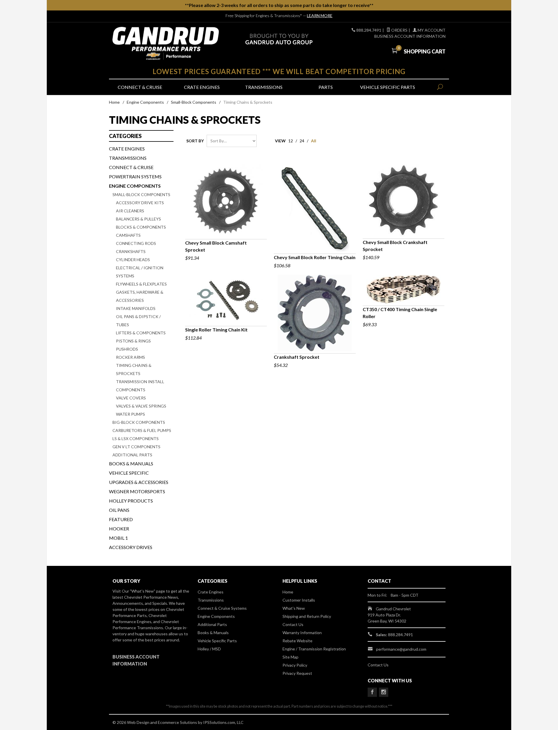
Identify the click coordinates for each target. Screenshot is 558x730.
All (313, 140)
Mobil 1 (118, 538)
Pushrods (127, 349)
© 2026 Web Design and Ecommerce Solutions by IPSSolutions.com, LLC (178, 722)
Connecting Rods (136, 243)
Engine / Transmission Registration (314, 648)
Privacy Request (297, 673)
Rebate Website (297, 640)
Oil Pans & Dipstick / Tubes (138, 320)
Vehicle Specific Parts (387, 87)
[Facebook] (372, 692)
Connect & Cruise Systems (222, 608)
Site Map (290, 656)
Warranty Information (302, 632)
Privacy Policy (294, 665)
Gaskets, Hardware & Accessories (139, 296)
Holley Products (131, 500)
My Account (431, 30)
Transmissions (263, 87)
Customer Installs (298, 600)
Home (114, 102)
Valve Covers (131, 397)
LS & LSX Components (135, 438)
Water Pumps (130, 414)
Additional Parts (132, 454)
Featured (121, 519)
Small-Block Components (193, 102)
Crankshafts (131, 251)
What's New (293, 608)
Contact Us (292, 624)
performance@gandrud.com (401, 649)
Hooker (119, 528)
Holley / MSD (209, 648)
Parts (326, 87)
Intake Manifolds (135, 308)
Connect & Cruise (140, 87)
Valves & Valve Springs (141, 405)
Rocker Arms (130, 357)
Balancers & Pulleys (138, 218)
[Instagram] (383, 692)
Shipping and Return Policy (306, 616)
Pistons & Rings (133, 340)
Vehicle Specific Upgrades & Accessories (138, 477)
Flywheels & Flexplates (141, 283)
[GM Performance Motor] (165, 43)
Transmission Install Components (140, 385)
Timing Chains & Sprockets (133, 369)
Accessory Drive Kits (140, 202)
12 (290, 140)
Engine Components (145, 102)
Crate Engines (202, 87)
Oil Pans (119, 510)
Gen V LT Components (136, 446)
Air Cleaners (130, 210)
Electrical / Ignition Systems (139, 271)
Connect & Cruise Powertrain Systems (135, 171)
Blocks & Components (141, 227)
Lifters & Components (141, 332)
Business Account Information (410, 36)
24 (302, 140)
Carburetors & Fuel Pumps (141, 430)
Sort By (195, 140)
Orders (398, 30)
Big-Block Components (138, 422)
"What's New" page (147, 591)
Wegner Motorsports (137, 491)
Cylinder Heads (133, 259)
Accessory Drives (130, 547)
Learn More (319, 15)
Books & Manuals (131, 463)
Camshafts (128, 235)
